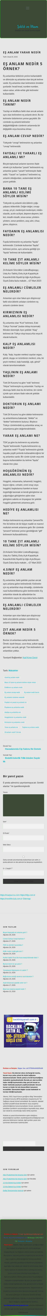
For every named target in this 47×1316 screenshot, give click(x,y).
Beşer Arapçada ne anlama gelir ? (15, 932)
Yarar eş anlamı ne (11, 727)
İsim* (5, 822)
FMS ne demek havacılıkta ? (13, 945)
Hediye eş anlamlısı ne (13, 712)
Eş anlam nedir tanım (31, 692)
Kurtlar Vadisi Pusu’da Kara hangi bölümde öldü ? (20, 958)
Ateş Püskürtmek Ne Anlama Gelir (15, 1175)
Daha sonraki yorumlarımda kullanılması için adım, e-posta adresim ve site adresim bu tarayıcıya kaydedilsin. (22, 861)
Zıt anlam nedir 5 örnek (13, 732)
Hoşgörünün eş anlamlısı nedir (15, 717)
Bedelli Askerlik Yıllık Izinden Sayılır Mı (21, 760)
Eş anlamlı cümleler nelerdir (14, 697)
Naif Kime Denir (30, 657)
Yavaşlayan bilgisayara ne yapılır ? (15, 970)
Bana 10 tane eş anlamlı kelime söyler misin (20, 682)
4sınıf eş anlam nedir (12, 677)
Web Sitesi (7, 845)
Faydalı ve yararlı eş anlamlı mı (16, 702)
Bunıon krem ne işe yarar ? (12, 964)
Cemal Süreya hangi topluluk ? (14, 939)
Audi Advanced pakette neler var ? (15, 983)
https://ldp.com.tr (27, 895)
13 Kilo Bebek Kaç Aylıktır (12, 1183)
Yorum (5, 792)
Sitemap (27, 899)
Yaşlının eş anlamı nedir (30, 727)
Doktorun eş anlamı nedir (13, 687)
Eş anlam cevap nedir (12, 692)
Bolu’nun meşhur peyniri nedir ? (14, 989)
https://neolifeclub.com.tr (11, 899)
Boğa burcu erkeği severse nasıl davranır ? (18, 976)
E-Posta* (6, 833)
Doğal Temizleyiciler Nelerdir (13, 1191)
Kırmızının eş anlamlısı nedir (15, 722)
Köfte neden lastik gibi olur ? (13, 951)
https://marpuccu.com (10, 895)
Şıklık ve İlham (27, 27)
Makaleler (13, 670)
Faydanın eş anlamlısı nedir (14, 707)
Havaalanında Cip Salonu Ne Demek (23, 749)
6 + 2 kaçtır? (8, 868)
